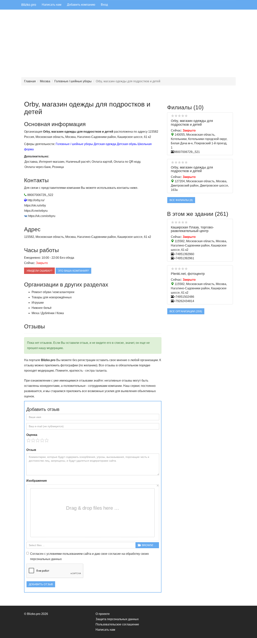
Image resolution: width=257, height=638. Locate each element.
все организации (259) (186, 311)
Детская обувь (127, 144)
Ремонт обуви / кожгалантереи (53, 292)
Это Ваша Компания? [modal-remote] (73, 270)
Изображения (36, 480)
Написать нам (51, 4)
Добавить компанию (81, 4)
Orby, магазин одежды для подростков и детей (192, 122)
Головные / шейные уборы (73, 81)
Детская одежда (105, 144)
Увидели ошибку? (39, 270)
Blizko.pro (28, 5)
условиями (54, 553)
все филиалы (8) (181, 200)
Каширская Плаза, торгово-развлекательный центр (192, 229)
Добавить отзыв (41, 584)
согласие (114, 553)
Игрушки (38, 302)
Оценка (31, 434)
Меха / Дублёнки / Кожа (48, 313)
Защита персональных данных (117, 619)
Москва (45, 81)
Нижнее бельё (42, 307)
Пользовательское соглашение (117, 624)
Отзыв (31, 449)
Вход (104, 4)
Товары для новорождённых (52, 297)
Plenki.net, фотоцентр (188, 274)
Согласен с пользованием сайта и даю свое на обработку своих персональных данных (89, 556)
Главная (30, 81)
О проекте (103, 613)
